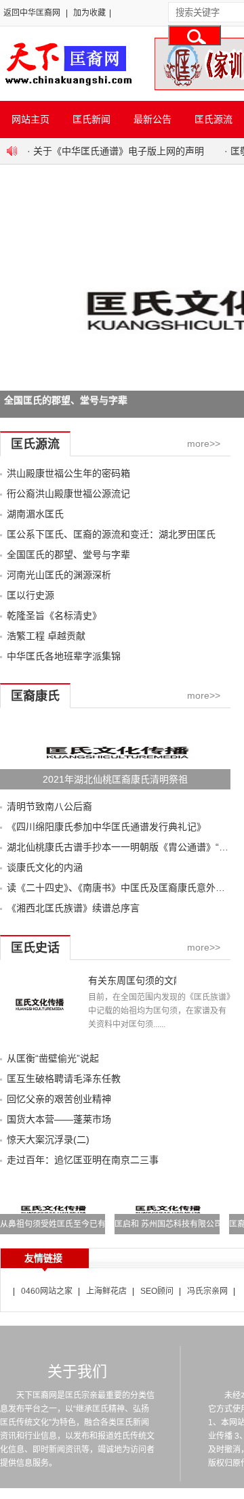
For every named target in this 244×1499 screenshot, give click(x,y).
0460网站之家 (47, 1291)
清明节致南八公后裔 (49, 806)
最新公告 (152, 119)
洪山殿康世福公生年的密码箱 (68, 473)
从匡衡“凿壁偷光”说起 (53, 1058)
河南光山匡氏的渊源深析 (59, 574)
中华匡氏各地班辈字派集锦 (64, 656)
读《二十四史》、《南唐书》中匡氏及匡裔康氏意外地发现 (125, 887)
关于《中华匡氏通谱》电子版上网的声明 (118, 151)
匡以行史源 (30, 595)
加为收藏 (89, 13)
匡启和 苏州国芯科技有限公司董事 (177, 1224)
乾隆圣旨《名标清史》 (54, 615)
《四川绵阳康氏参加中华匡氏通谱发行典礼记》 (106, 826)
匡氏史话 (35, 948)
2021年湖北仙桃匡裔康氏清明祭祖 (115, 779)
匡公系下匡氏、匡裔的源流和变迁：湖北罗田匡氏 (111, 534)
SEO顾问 (157, 1291)
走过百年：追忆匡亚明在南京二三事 (83, 1159)
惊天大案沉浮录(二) (48, 1139)
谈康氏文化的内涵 (45, 867)
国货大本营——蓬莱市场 (59, 1119)
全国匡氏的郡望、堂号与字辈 (68, 554)
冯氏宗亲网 (207, 1291)
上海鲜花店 (106, 1291)
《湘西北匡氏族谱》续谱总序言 (73, 908)
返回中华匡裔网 (31, 13)
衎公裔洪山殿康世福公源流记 (68, 493)
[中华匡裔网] (67, 86)
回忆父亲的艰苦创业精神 (59, 1098)
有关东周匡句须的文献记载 (132, 980)
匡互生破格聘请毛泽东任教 (64, 1078)
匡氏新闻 (91, 119)
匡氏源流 (213, 119)
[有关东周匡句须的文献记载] (39, 1038)
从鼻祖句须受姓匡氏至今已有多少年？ (69, 1224)
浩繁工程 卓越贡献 (46, 635)
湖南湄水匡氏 (35, 513)
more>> (203, 443)
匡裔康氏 (35, 696)
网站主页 (30, 119)
